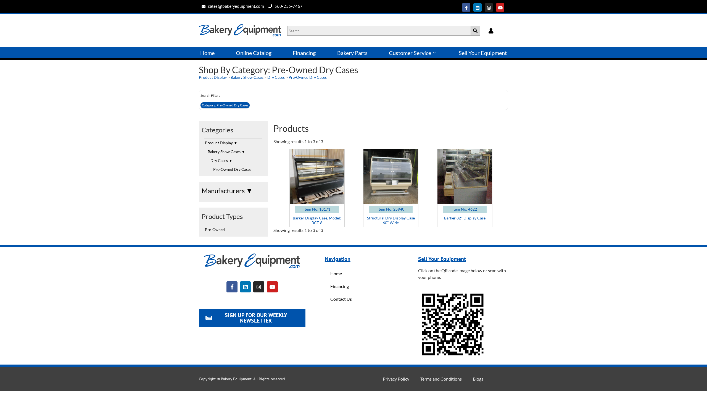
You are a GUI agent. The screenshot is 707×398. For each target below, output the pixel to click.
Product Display (213, 77)
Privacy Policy (396, 378)
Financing (304, 52)
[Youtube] (500, 7)
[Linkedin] (477, 7)
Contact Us (341, 299)
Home (207, 52)
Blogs (478, 378)
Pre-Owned (215, 229)
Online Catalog (253, 52)
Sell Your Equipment (483, 52)
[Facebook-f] (466, 7)
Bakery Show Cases (247, 77)
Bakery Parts (352, 52)
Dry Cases (276, 77)
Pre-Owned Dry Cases (308, 77)
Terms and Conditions (441, 378)
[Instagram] (489, 7)
